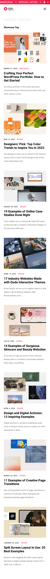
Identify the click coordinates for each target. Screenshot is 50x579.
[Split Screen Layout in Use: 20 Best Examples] (25, 522)
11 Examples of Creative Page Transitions (25, 482)
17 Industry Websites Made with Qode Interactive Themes (24, 280)
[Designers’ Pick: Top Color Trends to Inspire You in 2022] (25, 118)
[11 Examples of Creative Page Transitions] (25, 455)
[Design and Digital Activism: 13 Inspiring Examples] (25, 387)
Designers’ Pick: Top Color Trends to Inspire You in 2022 (24, 146)
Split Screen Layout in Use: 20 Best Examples (24, 549)
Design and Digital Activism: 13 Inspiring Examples (23, 415)
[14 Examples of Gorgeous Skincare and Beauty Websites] (25, 320)
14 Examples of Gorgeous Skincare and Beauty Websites (25, 348)
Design (20, 139)
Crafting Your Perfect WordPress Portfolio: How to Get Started (24, 77)
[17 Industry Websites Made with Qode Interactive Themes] (25, 253)
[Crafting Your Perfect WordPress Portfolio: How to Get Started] (25, 48)
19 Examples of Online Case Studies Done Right (23, 213)
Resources (24, 68)
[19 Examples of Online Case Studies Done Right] (25, 186)
